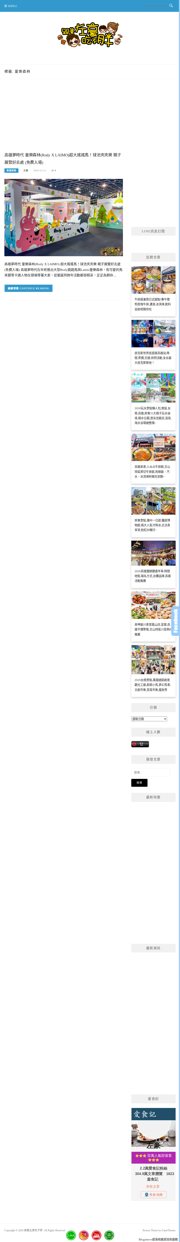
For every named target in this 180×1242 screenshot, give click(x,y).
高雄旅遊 (11, 170)
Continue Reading (34, 288)
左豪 (25, 170)
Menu (12, 6)
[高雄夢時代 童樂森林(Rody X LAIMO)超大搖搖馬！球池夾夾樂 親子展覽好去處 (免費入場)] (63, 217)
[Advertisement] (63, 120)
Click (175, 621)
